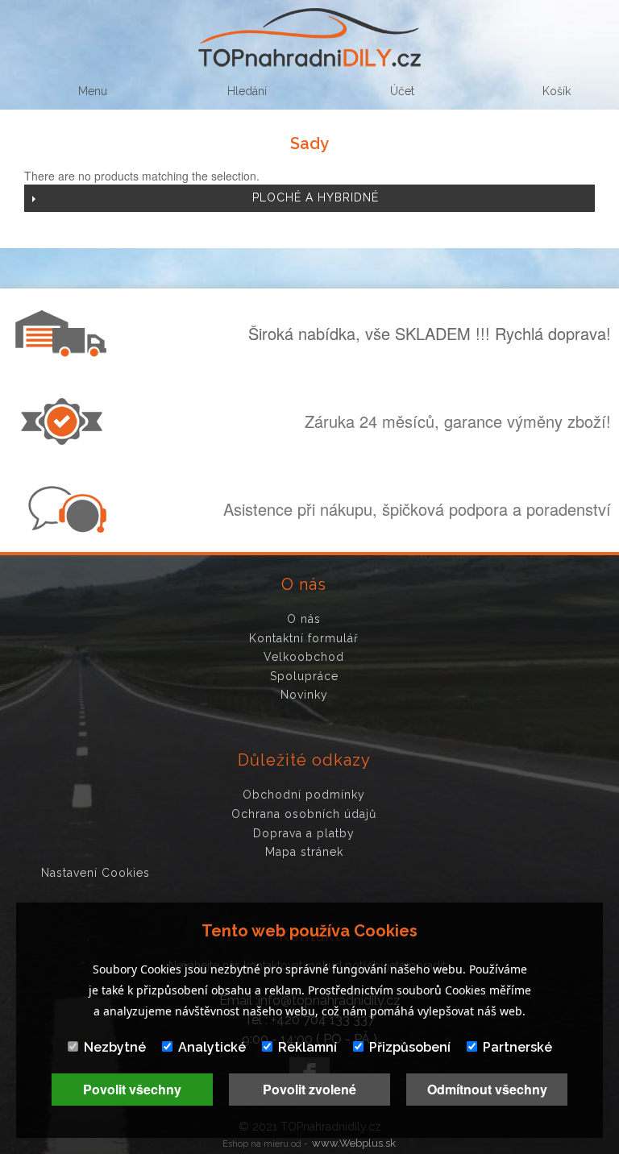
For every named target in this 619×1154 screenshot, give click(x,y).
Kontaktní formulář (304, 638)
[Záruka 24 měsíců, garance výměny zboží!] (65, 440)
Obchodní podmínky (304, 794)
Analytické (212, 1047)
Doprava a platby (304, 833)
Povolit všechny (132, 1089)
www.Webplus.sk (354, 1143)
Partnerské (517, 1047)
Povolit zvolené (309, 1089)
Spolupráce (304, 676)
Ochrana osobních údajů (303, 813)
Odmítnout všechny (487, 1089)
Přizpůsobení (410, 1047)
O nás (304, 618)
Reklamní (307, 1047)
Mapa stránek (304, 851)
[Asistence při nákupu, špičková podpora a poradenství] (65, 528)
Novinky (304, 694)
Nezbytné (115, 1047)
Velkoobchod (304, 656)
